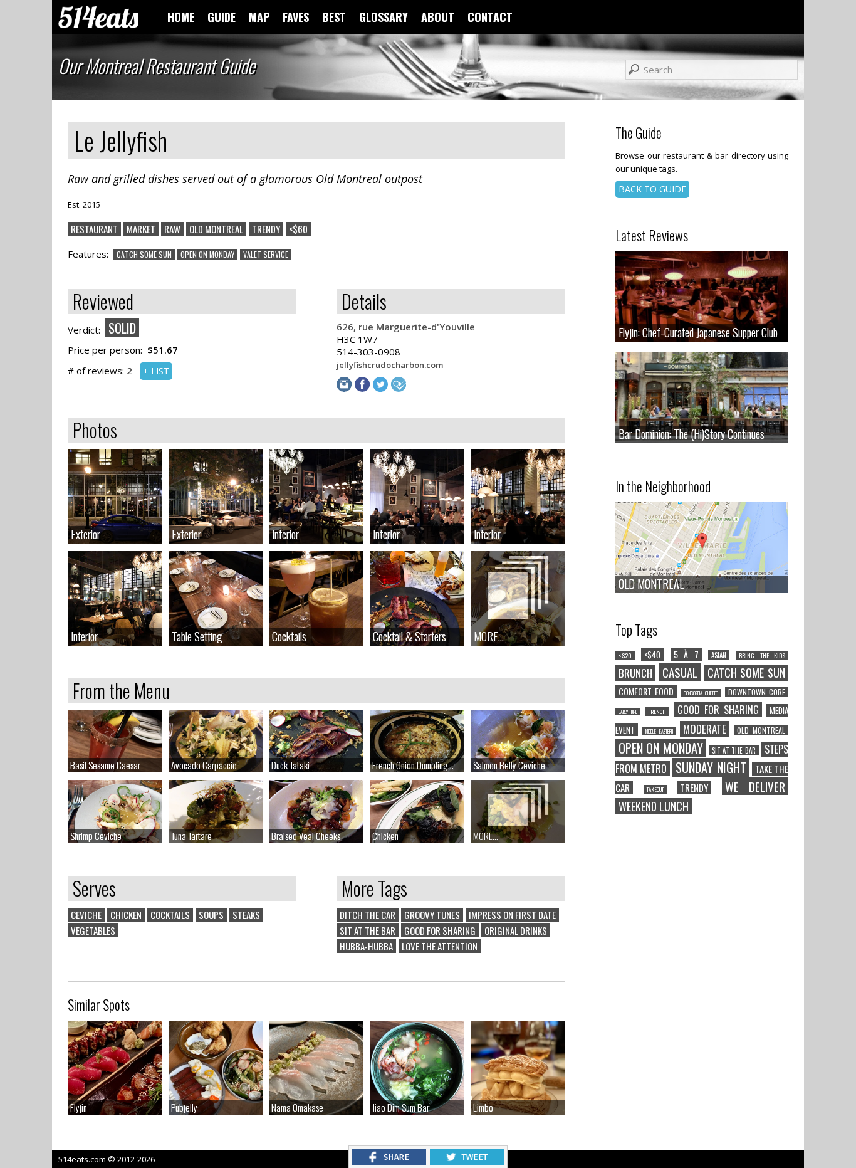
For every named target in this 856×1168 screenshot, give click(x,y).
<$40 (652, 654)
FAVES (296, 17)
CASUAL (679, 672)
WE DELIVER (755, 786)
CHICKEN (126, 915)
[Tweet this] (467, 1161)
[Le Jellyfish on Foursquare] (400, 388)
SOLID (122, 327)
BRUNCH (635, 673)
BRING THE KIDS (762, 655)
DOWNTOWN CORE (756, 692)
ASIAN (718, 655)
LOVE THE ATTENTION (440, 946)
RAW (172, 229)
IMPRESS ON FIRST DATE (512, 915)
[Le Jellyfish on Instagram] (346, 388)
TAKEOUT (655, 789)
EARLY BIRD (628, 711)
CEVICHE (86, 915)
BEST (334, 17)
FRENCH (657, 711)
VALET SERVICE (265, 254)
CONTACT (490, 17)
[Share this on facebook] (389, 1161)
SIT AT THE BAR (367, 930)
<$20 (625, 655)
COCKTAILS (170, 915)
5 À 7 (686, 654)
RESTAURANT (94, 229)
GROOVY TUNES (432, 915)
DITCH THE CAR (367, 915)
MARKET (141, 229)
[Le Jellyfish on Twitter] (382, 388)
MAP (259, 17)
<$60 (298, 229)
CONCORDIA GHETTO (701, 693)
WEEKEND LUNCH (654, 806)
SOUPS (211, 915)
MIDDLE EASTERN (659, 731)
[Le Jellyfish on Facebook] (364, 388)
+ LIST (156, 371)
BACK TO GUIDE (652, 189)
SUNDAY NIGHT (711, 767)
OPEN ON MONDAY (207, 254)
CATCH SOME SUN (144, 254)
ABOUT (437, 17)
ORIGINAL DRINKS (515, 930)
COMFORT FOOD (646, 691)
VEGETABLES (93, 930)
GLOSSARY (383, 17)
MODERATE (704, 729)
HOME (180, 17)
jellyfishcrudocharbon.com (390, 365)
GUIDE (221, 17)
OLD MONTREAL (216, 229)
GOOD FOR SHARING (440, 930)
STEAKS (246, 915)
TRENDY (266, 229)
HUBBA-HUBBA (366, 946)
